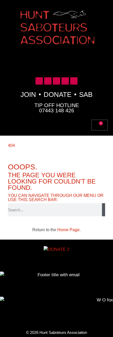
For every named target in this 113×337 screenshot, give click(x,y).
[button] (56, 61)
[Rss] (74, 81)
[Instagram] (65, 81)
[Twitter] (39, 81)
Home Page (68, 230)
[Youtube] (56, 81)
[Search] (103, 209)
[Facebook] (48, 81)
